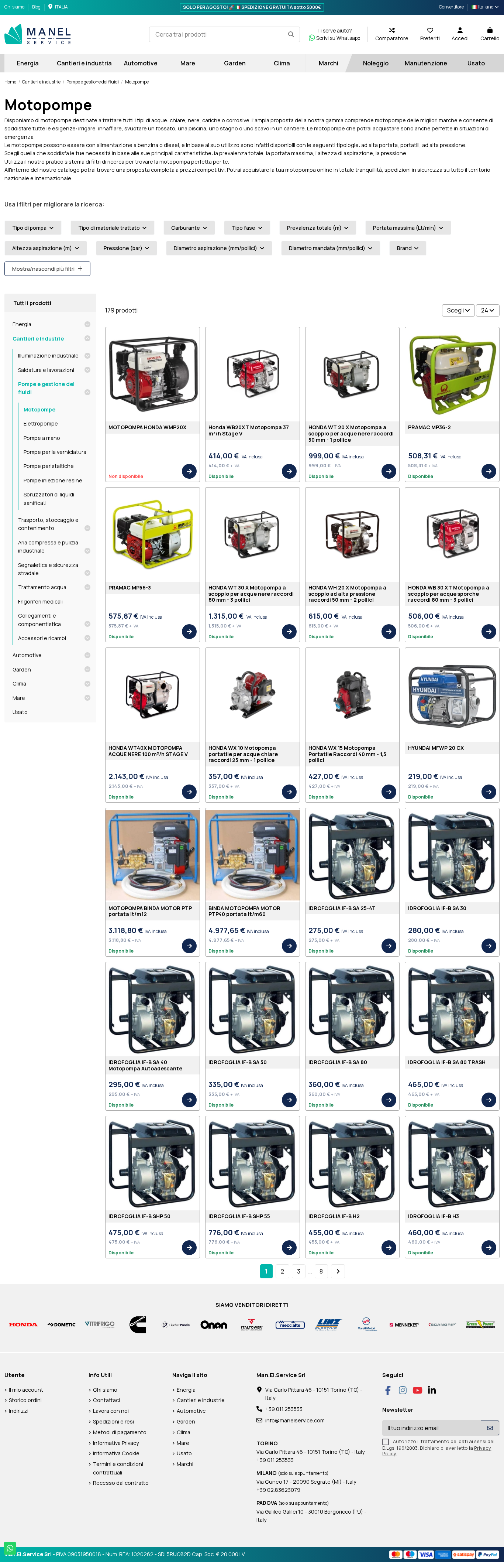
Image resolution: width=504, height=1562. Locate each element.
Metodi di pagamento (119, 1432)
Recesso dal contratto (121, 1482)
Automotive (27, 655)
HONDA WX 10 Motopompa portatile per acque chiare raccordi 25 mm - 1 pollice (243, 754)
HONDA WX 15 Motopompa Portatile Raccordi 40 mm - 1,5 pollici (347, 754)
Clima (19, 683)
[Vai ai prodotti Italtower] (251, 1323)
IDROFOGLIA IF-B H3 (433, 1216)
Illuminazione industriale (48, 355)
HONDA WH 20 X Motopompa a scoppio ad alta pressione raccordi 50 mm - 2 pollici (347, 594)
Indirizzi (18, 1410)
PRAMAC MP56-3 (129, 587)
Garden (22, 669)
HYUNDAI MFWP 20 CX (436, 747)
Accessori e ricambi (42, 638)
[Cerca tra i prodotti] (291, 34)
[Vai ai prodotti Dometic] (61, 1324)
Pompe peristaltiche (49, 465)
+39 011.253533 (284, 1408)
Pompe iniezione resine (53, 480)
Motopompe (39, 409)
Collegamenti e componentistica (39, 619)
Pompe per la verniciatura (55, 451)
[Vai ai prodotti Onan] (213, 1323)
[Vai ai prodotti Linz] (328, 1323)
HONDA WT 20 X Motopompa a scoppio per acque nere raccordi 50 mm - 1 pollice (351, 433)
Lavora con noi (111, 1410)
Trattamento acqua (42, 587)
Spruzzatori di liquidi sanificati (49, 498)
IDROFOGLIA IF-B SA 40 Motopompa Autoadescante (145, 1065)
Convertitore (451, 7)
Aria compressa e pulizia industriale (48, 546)
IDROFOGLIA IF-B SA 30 (437, 908)
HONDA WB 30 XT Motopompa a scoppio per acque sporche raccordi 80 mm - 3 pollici (448, 594)
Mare (19, 697)
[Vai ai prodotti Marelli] (366, 1323)
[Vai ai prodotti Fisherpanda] (175, 1323)
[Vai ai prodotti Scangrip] (442, 1324)
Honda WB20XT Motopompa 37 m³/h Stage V (248, 430)
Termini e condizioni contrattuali (118, 1468)
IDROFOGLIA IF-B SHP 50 (139, 1216)
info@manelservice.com (295, 1420)
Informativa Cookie (116, 1453)
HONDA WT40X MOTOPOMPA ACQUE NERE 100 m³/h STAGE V (148, 751)
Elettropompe (41, 423)
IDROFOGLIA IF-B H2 (334, 1216)
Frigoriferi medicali (40, 601)
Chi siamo (14, 7)
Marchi (185, 1463)
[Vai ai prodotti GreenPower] (480, 1323)
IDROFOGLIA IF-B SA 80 (337, 1062)
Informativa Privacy (116, 1442)
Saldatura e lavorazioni (46, 369)
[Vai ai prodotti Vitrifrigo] (99, 1323)
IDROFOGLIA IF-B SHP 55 (239, 1216)
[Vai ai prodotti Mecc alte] (290, 1323)
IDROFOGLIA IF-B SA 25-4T (342, 908)
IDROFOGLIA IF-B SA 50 (237, 1062)
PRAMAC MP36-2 (429, 427)
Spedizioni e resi (113, 1421)
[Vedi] (189, 471)
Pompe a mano (42, 437)
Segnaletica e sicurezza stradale (48, 569)
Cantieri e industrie (38, 338)
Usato (20, 711)
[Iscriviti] (490, 1428)
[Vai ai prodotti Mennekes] (404, 1323)
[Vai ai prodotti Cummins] (137, 1323)
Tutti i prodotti (32, 303)
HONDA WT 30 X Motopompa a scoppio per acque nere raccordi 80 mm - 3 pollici (251, 594)
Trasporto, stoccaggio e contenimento (48, 524)
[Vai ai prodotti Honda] (23, 1323)
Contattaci (106, 1400)
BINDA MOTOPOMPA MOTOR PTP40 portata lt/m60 (244, 911)
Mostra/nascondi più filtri (43, 268)
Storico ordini (25, 1400)
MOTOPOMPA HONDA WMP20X (147, 427)
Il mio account (26, 1389)
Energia (22, 324)
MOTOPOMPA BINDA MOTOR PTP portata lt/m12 (150, 911)
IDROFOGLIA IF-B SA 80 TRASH (447, 1062)
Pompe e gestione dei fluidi (46, 388)
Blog (36, 7)
